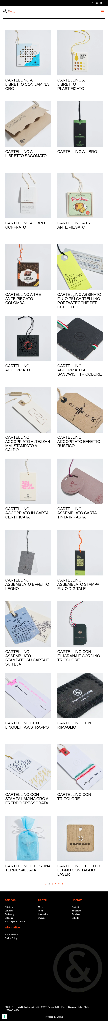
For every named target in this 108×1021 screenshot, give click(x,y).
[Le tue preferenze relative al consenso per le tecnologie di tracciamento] (4, 1016)
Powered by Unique (54, 1017)
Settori (42, 900)
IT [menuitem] (92, 3)
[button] (102, 11)
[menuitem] (92, 3)
